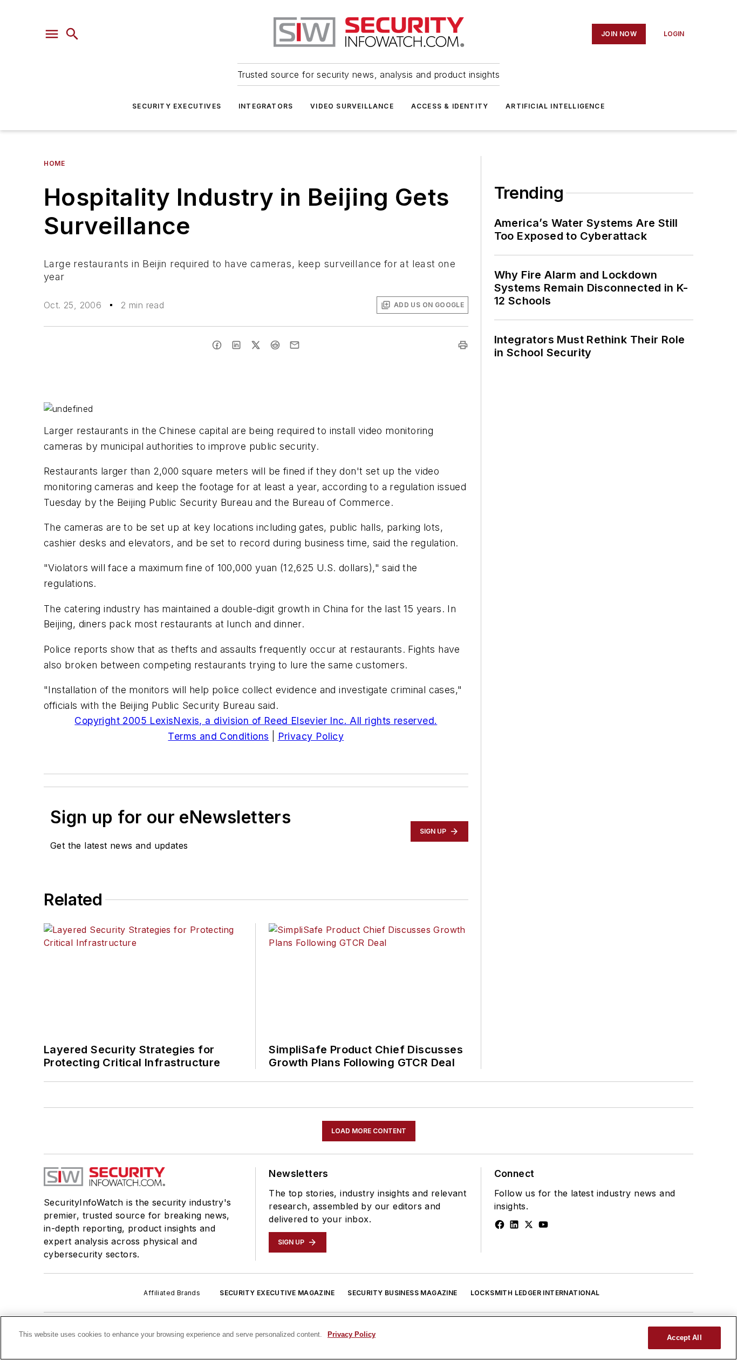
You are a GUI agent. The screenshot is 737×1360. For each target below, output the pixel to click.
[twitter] (255, 345)
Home (54, 163)
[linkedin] (236, 345)
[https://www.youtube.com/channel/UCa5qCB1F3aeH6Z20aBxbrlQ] (543, 1224)
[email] (294, 345)
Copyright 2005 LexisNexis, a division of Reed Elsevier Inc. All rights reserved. (255, 720)
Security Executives (176, 106)
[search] (72, 34)
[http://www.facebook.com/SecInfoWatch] (499, 1224)
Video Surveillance (352, 106)
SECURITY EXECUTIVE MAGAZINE (277, 1293)
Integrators (265, 106)
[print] (463, 345)
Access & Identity (449, 106)
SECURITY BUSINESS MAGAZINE (402, 1293)
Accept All (684, 1338)
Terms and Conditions (218, 736)
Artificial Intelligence (555, 106)
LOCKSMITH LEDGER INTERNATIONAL (535, 1293)
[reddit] (275, 345)
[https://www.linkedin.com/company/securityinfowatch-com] (514, 1224)
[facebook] (216, 345)
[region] (368, 1338)
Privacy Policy (311, 736)
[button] (52, 34)
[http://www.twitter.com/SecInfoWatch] (528, 1224)
